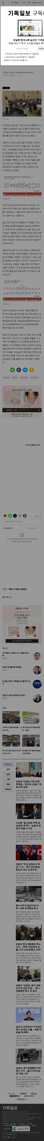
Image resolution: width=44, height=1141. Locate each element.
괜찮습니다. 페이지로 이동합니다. (16, 60)
